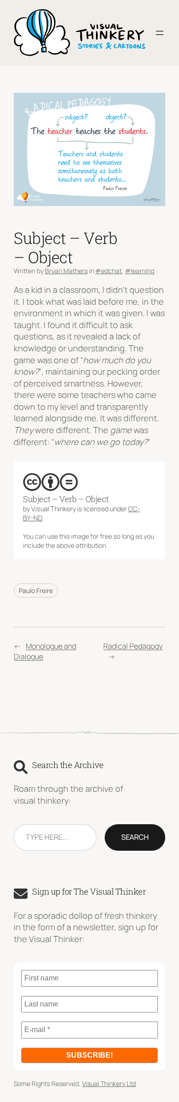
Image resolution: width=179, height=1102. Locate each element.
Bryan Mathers (66, 270)
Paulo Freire (36, 590)
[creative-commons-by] (50, 482)
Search (135, 837)
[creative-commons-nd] (69, 482)
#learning (139, 270)
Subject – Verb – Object (66, 499)
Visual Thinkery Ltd (109, 1083)
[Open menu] (159, 32)
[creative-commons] (32, 482)
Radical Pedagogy (132, 646)
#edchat (108, 270)
